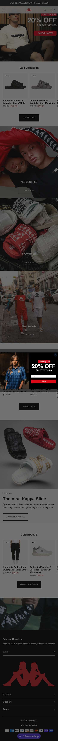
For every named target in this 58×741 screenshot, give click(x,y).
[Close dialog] (55, 355)
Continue (43, 381)
